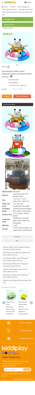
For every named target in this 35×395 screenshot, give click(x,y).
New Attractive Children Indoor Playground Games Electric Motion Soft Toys (15, 259)
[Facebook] (3, 353)
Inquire (7, 96)
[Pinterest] (15, 353)
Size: (11, 85)
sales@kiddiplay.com (26, 338)
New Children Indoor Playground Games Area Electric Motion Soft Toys (16, 254)
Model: (11, 79)
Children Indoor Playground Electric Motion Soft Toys (17, 281)
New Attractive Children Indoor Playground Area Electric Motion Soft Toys (15, 265)
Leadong (24, 379)
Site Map (30, 379)
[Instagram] (9, 353)
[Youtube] (17, 353)
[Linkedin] (12, 353)
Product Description (9, 104)
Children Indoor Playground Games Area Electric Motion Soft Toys (15, 270)
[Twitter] (6, 353)
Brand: (11, 82)
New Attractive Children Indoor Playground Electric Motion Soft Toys (15, 276)
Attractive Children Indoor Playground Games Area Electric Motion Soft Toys (16, 248)
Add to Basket (23, 96)
